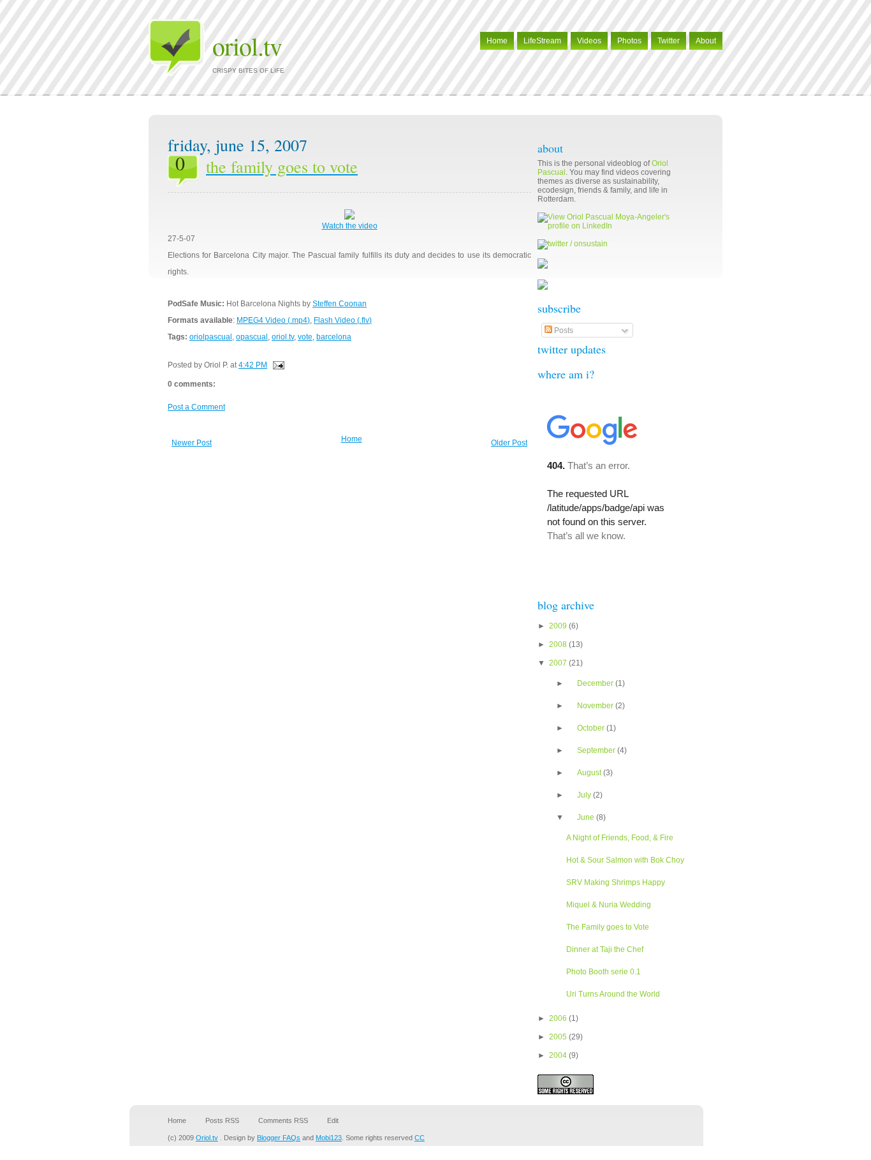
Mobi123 (329, 1137)
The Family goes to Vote (607, 927)
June (586, 817)
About (706, 40)
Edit (333, 1120)
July (585, 795)
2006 (559, 1018)
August (590, 772)
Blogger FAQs (278, 1137)
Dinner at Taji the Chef (604, 949)
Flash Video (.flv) (343, 320)
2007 (559, 662)
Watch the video (349, 225)
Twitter (668, 40)
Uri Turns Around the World (613, 994)
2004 (559, 1055)
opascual (252, 336)
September (597, 750)
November (596, 705)
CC (419, 1137)
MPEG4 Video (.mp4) (273, 320)
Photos (629, 40)
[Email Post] (276, 365)
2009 (559, 625)
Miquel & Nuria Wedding (608, 904)
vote (305, 336)
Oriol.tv (247, 46)
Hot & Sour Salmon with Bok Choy (625, 860)
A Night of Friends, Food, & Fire (619, 837)
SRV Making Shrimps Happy (615, 882)
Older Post (509, 442)
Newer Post (192, 442)
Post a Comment (196, 407)
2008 (559, 644)
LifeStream (542, 40)
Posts (562, 330)
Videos (589, 40)
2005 (559, 1036)
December (596, 683)
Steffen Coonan (339, 303)
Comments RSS (283, 1120)
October (591, 728)
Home (497, 40)
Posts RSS (222, 1120)
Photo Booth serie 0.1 (603, 971)
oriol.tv (283, 336)
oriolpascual (210, 336)
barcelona (333, 336)
